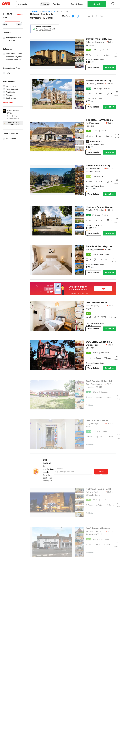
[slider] (4, 22)
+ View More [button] (8, 103)
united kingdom (35, 11)
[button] (20, 14)
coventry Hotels (49, 11)
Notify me (101, 472)
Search (97, 4)
